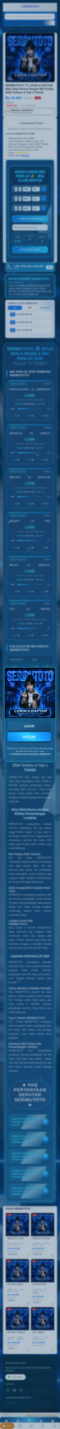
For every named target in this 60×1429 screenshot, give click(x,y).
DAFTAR (29, 736)
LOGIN (29, 725)
